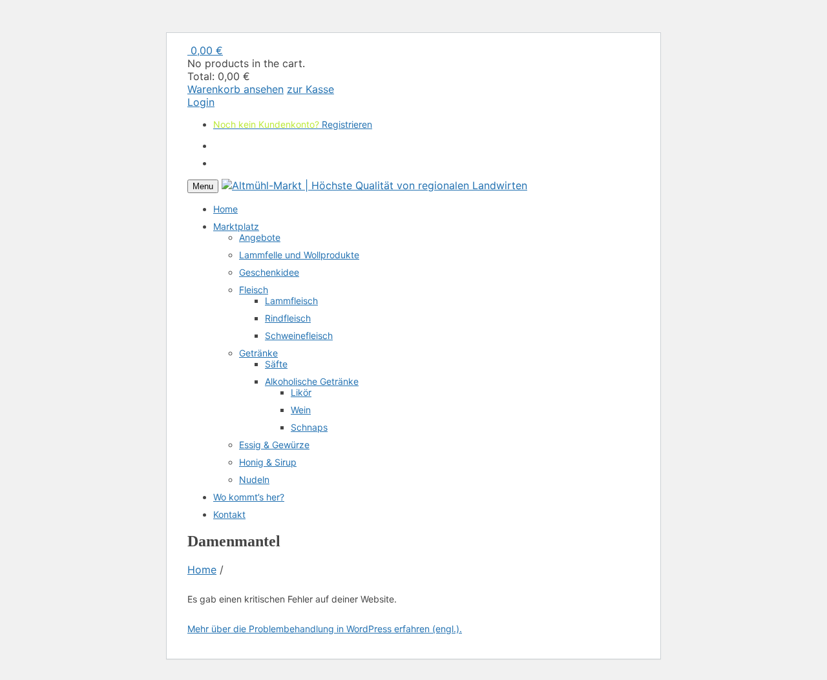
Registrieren (347, 102)
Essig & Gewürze (274, 444)
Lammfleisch (291, 300)
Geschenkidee (269, 272)
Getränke (258, 352)
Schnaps (309, 427)
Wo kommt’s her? (248, 496)
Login (201, 102)
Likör (301, 392)
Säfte (276, 363)
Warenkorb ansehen (235, 89)
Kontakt (229, 514)
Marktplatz (236, 226)
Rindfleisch (288, 318)
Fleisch (253, 289)
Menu (203, 186)
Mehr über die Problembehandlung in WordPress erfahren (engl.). (324, 628)
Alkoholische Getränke (312, 381)
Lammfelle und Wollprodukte (299, 254)
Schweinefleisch (299, 335)
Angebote (259, 237)
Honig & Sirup (268, 462)
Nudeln (254, 479)
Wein (301, 409)
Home (225, 208)
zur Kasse (310, 89)
